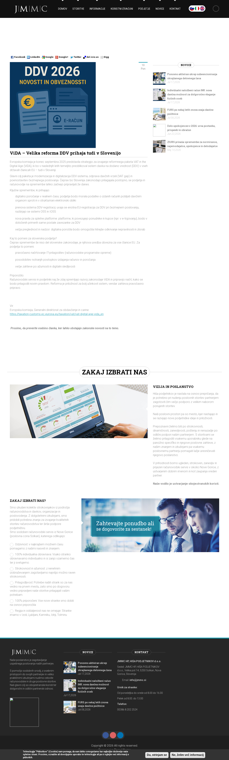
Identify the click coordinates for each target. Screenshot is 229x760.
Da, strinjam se (157, 754)
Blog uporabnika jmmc (92, 34)
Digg (106, 57)
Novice (160, 8)
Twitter (77, 57)
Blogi (62, 34)
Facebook (19, 57)
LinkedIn (35, 57)
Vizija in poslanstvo (173, 386)
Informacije (97, 8)
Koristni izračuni (122, 8)
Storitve (78, 8)
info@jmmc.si (138, 680)
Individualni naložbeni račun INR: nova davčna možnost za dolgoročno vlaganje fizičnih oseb (191, 94)
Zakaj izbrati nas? (28, 500)
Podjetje (144, 8)
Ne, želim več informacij (188, 754)
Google (49, 57)
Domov (62, 8)
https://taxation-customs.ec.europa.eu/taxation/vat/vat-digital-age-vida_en (57, 314)
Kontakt (175, 8)
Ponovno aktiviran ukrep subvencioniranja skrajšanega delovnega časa (95, 667)
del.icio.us (92, 57)
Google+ (63, 57)
